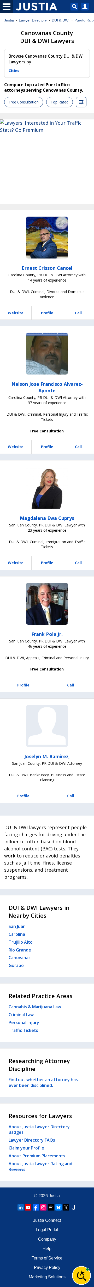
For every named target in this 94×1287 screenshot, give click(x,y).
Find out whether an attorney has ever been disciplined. (43, 1082)
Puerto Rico (84, 20)
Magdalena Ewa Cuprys (47, 518)
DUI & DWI (60, 20)
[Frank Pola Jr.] (47, 604)
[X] (66, 1207)
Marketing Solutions (47, 1277)
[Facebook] (36, 1207)
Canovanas (20, 957)
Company (47, 1239)
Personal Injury (24, 1022)
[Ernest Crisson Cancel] (47, 237)
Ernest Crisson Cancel (47, 268)
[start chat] (81, 1275)
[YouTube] (28, 1207)
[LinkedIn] (20, 1207)
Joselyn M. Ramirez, (47, 756)
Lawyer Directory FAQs (32, 1140)
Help (47, 1248)
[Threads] (51, 1207)
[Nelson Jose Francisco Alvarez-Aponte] (47, 354)
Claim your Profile (26, 1148)
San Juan (17, 926)
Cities (14, 70)
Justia (9, 20)
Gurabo (16, 965)
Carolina (17, 934)
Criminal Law (21, 1015)
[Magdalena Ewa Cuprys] (47, 488)
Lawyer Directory (33, 20)
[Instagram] (43, 1207)
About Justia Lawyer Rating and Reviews (40, 1166)
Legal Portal (47, 1230)
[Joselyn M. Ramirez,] (47, 726)
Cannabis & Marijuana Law (35, 1007)
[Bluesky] (58, 1207)
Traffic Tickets (23, 1030)
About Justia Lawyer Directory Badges (39, 1129)
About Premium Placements (37, 1156)
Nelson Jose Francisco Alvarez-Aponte (47, 387)
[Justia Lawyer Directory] (73, 1207)
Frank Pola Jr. (47, 634)
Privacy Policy (47, 1267)
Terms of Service (47, 1258)
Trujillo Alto (21, 942)
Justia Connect (47, 1220)
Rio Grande (20, 950)
